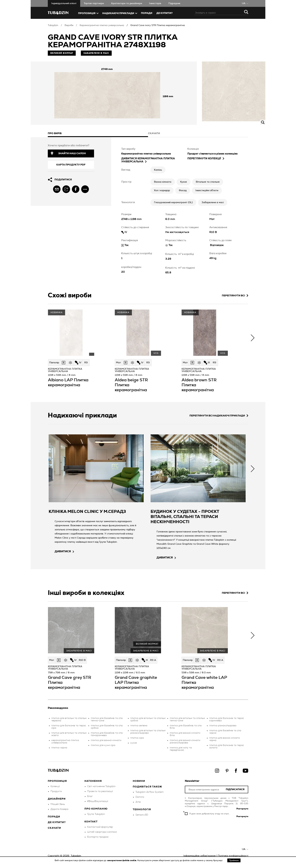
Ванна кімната (162, 182)
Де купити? (57, 822)
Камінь (158, 170)
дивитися (63, 551)
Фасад (183, 190)
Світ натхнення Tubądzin (101, 786)
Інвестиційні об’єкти (206, 190)
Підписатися (235, 789)
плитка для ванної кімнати (106, 740)
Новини (139, 781)
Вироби (69, 25)
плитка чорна (59, 747)
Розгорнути (242, 809)
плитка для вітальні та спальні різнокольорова (147, 731)
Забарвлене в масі (213, 202)
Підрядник (174, 3)
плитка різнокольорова (222, 725)
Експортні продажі (98, 837)
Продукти (56, 791)
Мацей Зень (58, 804)
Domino (139, 797)
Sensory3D (141, 815)
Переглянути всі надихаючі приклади (217, 416)
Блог (90, 796)
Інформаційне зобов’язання (199, 856)
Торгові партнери (94, 3)
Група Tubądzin (96, 814)
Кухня (183, 182)
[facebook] (75, 189)
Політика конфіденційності (233, 856)
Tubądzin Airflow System (149, 792)
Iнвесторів (155, 3)
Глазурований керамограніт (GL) (173, 202)
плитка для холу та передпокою (181, 748)
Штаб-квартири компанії (102, 832)
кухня (133, 743)
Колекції (55, 786)
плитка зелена (138, 725)
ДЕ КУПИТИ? (164, 13)
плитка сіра (137, 738)
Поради (146, 13)
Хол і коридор (162, 190)
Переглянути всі (233, 295)
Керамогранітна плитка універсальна (102, 25)
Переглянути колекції (204, 158)
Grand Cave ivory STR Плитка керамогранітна (157, 25)
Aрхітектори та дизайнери (126, 3)
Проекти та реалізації (100, 791)
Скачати (54, 828)
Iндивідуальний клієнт (64, 3)
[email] (57, 189)
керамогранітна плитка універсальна (65, 741)
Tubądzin (53, 25)
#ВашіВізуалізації (97, 801)
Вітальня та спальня (208, 182)
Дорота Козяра (59, 809)
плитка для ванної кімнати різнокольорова (185, 741)
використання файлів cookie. (122, 860)
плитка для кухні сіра (103, 745)
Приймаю (234, 860)
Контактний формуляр (100, 827)
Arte (138, 802)
